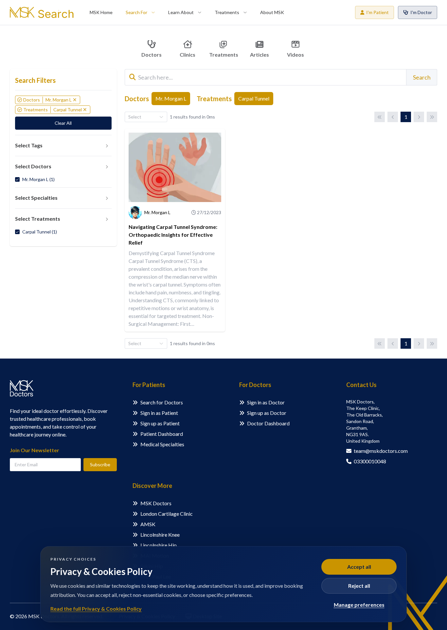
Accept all (359, 567)
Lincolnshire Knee (160, 534)
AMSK (147, 524)
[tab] (63, 146)
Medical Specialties (162, 444)
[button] (63, 146)
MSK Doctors (155, 503)
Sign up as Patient (160, 423)
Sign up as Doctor (266, 413)
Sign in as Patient (159, 413)
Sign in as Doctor (266, 402)
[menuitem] (101, 12)
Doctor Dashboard (268, 423)
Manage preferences (359, 605)
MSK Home (101, 12)
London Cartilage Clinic (166, 513)
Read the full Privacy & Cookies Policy (96, 608)
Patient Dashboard (161, 434)
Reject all (359, 586)
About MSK (272, 12)
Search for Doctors (161, 402)
